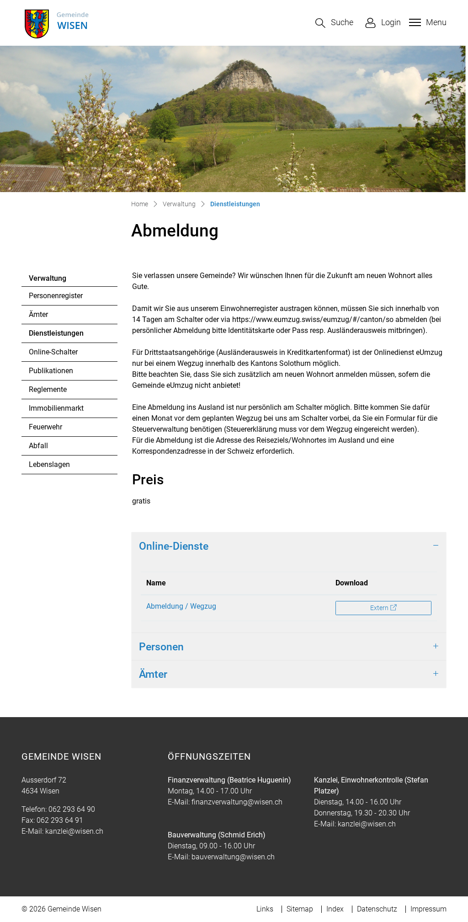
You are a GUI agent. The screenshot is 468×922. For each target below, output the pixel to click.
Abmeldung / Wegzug (181, 606)
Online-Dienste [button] (173, 546)
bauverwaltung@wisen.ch (233, 856)
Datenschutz (377, 909)
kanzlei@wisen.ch (74, 831)
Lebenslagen (49, 464)
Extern (400, 607)
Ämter (38, 314)
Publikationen (51, 370)
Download (351, 583)
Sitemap (300, 909)
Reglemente (48, 389)
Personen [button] (161, 646)
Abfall (38, 445)
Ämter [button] (153, 674)
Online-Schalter (53, 352)
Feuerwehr (45, 427)
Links (264, 909)
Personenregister (56, 295)
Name (156, 583)
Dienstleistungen (56, 336)
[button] (334, 23)
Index (335, 909)
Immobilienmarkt (56, 408)
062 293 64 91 (60, 820)
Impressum (428, 909)
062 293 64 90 (71, 809)
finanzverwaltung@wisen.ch (236, 802)
